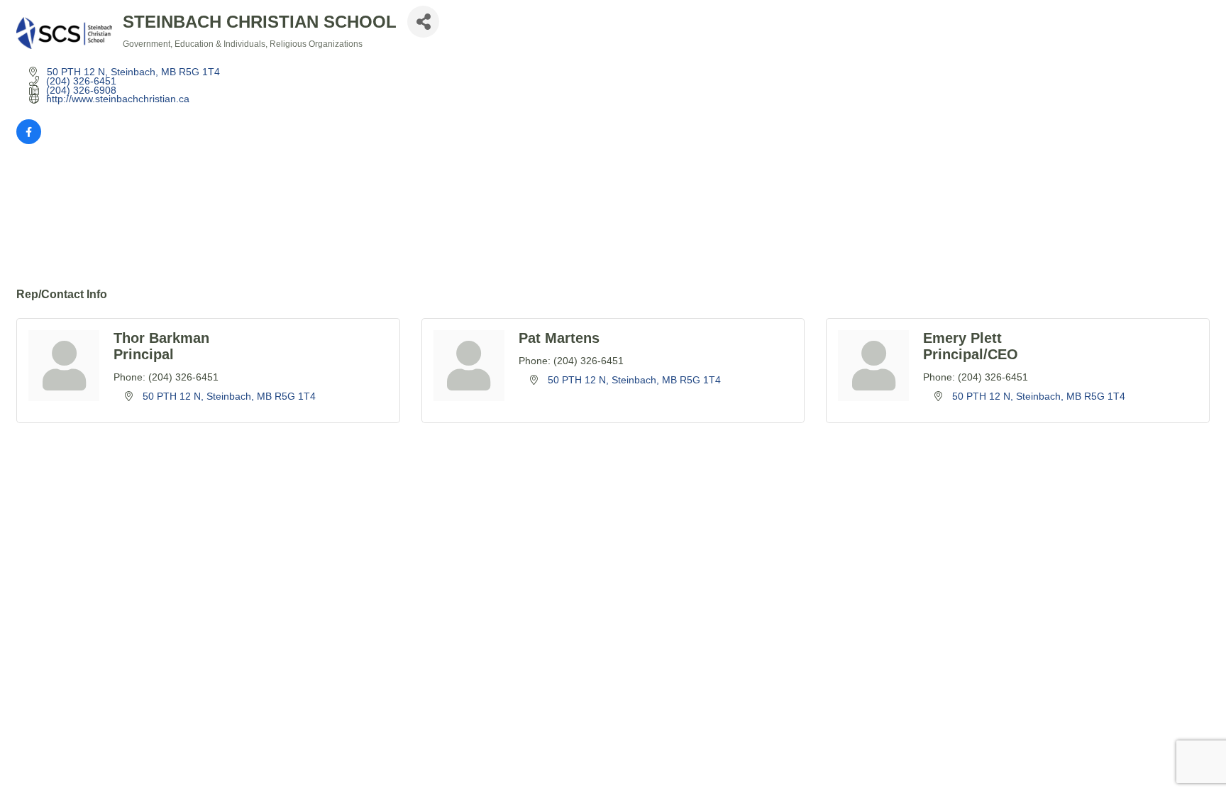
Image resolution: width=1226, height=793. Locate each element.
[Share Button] (423, 22)
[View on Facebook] (28, 140)
